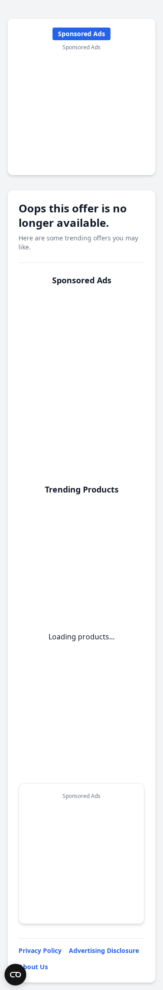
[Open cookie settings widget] (15, 974)
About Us (33, 966)
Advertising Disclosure (104, 950)
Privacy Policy (40, 950)
